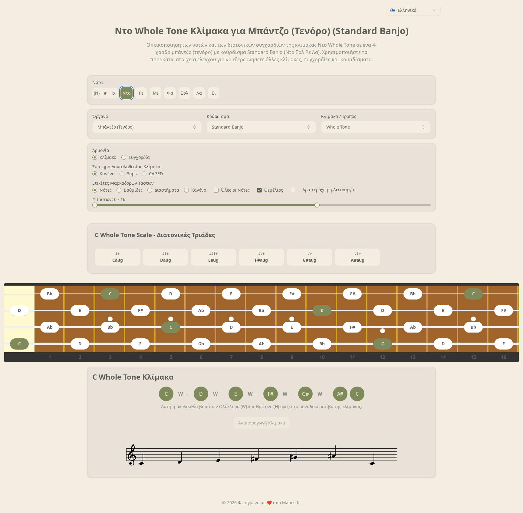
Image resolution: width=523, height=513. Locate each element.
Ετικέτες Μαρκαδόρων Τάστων (123, 183)
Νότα (97, 82)
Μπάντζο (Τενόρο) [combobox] (115, 127)
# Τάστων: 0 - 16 (108, 199)
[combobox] (413, 10)
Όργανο (100, 116)
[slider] (94, 205)
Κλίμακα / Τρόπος (338, 116)
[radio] (94, 157)
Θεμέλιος (273, 190)
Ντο (126, 93)
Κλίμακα (108, 157)
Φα (170, 93)
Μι (155, 93)
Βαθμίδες (133, 190)
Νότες (106, 190)
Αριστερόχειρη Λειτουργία (329, 190)
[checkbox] (216, 190)
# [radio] (105, 93)
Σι (214, 93)
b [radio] (113, 93)
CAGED (156, 174)
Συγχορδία (139, 157)
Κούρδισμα (218, 116)
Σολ (184, 93)
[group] (105, 93)
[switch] (295, 190)
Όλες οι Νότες (235, 190)
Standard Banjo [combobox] (227, 127)
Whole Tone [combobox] (338, 127)
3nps (132, 174)
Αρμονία (100, 150)
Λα (199, 93)
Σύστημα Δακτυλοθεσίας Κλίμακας (127, 167)
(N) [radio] (97, 93)
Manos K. (291, 502)
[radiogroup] (261, 157)
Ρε (141, 93)
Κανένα (107, 174)
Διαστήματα (167, 190)
